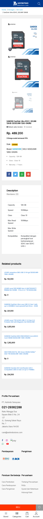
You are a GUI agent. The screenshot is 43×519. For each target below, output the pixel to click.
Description (12, 190)
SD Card (20, 10)
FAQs (24, 485)
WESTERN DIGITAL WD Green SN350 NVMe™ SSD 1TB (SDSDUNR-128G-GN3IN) (20, 353)
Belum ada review (15, 127)
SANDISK (16, 149)
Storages (11, 10)
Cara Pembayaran (9, 485)
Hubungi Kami (27, 492)
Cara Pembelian (8, 482)
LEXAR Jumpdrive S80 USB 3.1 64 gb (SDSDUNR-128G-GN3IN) (21, 273)
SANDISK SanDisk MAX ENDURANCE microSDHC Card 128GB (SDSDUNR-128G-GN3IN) (21, 337)
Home (4, 10)
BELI (18, 507)
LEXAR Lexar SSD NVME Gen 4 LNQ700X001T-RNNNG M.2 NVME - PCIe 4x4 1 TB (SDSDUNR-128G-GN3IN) (20, 289)
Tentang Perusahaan (30, 482)
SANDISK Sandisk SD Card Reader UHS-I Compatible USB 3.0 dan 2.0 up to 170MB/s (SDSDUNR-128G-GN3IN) (19, 369)
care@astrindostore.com (12, 432)
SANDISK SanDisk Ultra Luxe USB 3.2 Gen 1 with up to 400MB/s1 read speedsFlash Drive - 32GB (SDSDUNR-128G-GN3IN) (21, 305)
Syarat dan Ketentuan (30, 489)
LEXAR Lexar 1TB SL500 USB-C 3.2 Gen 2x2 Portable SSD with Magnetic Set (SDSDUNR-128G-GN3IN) (19, 321)
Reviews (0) (13, 194)
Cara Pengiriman (8, 489)
